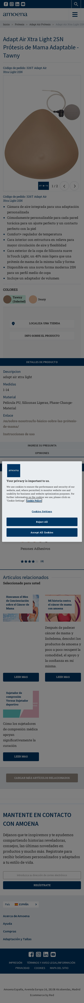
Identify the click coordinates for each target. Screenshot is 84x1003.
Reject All (42, 521)
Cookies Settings (42, 511)
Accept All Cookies (42, 532)
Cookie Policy (34, 500)
